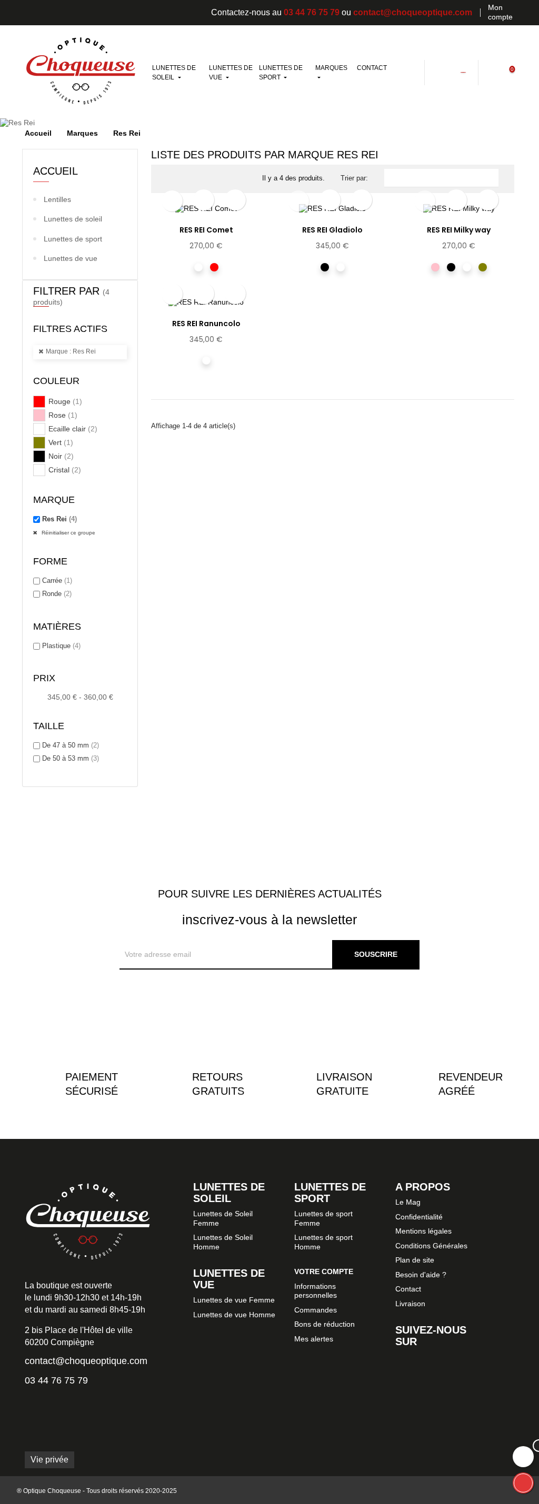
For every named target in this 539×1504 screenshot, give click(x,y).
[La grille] (168, 180)
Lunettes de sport (73, 239)
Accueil (55, 171)
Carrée (57, 580)
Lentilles (57, 199)
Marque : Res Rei (71, 351)
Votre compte (323, 1271)
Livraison (410, 1303)
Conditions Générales (431, 1245)
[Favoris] (462, 71)
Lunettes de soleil (73, 219)
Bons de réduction (324, 1324)
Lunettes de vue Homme (234, 1314)
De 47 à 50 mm (70, 745)
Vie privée (49, 1459)
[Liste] (184, 180)
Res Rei (59, 519)
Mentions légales (423, 1231)
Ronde (57, 594)
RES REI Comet (206, 230)
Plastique (61, 646)
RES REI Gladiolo (332, 230)
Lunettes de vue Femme (234, 1300)
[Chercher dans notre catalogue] (414, 71)
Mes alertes (313, 1339)
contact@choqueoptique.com (412, 12)
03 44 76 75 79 (312, 12)
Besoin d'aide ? (420, 1274)
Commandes (315, 1310)
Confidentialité (419, 1217)
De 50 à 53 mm (70, 758)
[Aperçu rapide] (235, 199)
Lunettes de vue (70, 258)
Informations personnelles (315, 1291)
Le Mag (408, 1202)
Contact (408, 1289)
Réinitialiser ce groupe (67, 533)
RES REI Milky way (459, 230)
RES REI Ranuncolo (206, 323)
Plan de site (414, 1260)
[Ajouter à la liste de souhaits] (203, 199)
